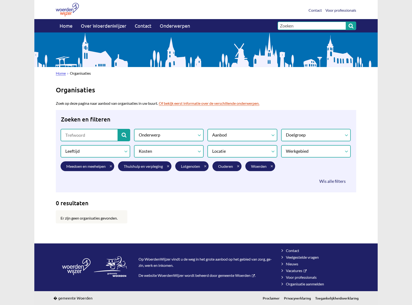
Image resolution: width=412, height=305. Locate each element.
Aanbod (219, 134)
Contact (315, 10)
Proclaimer (271, 298)
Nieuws (292, 264)
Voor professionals (340, 10)
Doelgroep (296, 134)
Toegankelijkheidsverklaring (337, 298)
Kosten (145, 151)
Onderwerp (149, 134)
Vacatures (294, 270)
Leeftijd (72, 151)
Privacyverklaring (297, 298)
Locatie (219, 151)
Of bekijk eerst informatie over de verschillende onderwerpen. (209, 103)
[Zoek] (351, 26)
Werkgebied (297, 151)
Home (66, 26)
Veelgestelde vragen (302, 257)
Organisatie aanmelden (305, 284)
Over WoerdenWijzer (103, 26)
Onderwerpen (175, 26)
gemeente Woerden (234, 275)
